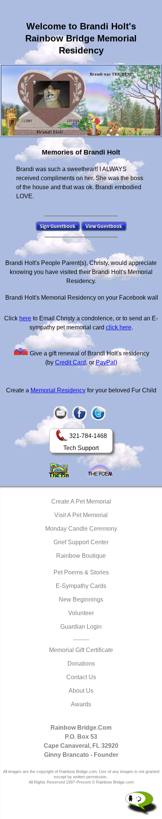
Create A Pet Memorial (81, 501)
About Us (81, 690)
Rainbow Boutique (81, 556)
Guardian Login (81, 626)
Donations (81, 663)
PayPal (105, 362)
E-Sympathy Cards (81, 586)
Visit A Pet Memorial (81, 515)
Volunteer (81, 613)
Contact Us (81, 677)
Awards (81, 704)
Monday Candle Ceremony (81, 528)
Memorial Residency (58, 390)
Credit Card (70, 362)
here (25, 318)
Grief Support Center (81, 542)
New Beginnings (81, 599)
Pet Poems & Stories (81, 572)
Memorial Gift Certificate (81, 650)
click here (118, 327)
